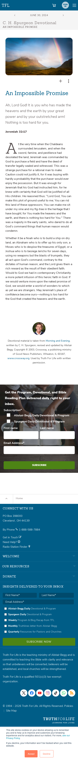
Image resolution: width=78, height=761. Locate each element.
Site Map (11, 710)
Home (19, 498)
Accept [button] (31, 753)
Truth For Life (6, 4)
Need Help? (10, 542)
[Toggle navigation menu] (74, 5)
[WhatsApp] (63, 693)
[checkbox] (39, 418)
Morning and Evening (58, 341)
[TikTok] (55, 693)
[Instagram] (47, 693)
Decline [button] (46, 753)
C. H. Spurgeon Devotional (29, 23)
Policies (68, 706)
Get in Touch (11, 537)
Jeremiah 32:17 (16, 132)
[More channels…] (71, 693)
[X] (23, 693)
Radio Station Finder (15, 547)
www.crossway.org (18, 358)
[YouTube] (39, 693)
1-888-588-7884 (29, 529)
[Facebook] (31, 693)
